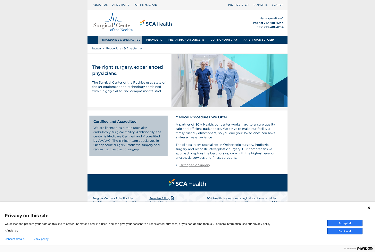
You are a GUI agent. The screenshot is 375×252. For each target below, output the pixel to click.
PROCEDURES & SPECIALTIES (120, 39)
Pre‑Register (238, 4)
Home (96, 48)
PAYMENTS (260, 4)
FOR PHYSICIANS (145, 4)
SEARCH (278, 4)
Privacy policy (40, 238)
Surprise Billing (159, 198)
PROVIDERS (154, 39)
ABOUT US (100, 4)
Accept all (345, 223)
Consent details (14, 238)
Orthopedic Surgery (194, 165)
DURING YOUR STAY (224, 39)
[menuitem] (100, 5)
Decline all (344, 231)
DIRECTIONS (120, 4)
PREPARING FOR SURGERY (186, 39)
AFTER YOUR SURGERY (259, 39)
